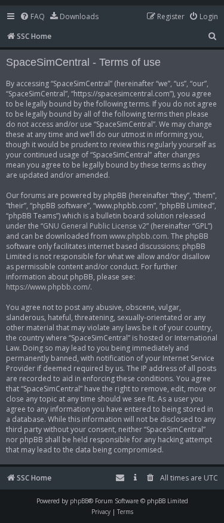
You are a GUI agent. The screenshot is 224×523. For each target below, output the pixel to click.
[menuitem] (32, 17)
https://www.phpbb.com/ (48, 287)
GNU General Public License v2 (94, 226)
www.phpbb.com (138, 236)
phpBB (79, 501)
